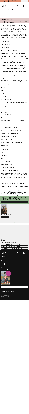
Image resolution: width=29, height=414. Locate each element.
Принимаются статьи (8, 273)
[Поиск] (14, 3)
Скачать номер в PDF (4, 216)
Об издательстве (3, 264)
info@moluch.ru (8, 269)
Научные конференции (4, 257)
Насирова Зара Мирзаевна (19, 12)
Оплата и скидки (3, 263)
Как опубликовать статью (4, 260)
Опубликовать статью (14, 201)
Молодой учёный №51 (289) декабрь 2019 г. (7, 214)
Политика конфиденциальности (5, 295)
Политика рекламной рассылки (5, 296)
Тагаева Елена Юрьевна (5, 13)
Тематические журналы (4, 259)
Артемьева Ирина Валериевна (7, 12)
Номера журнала (3, 256)
